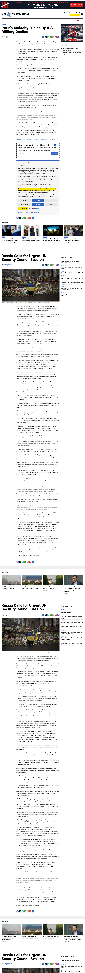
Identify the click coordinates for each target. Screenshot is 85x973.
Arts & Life (36, 20)
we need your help (33, 186)
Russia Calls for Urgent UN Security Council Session (24, 258)
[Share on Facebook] (43, 37)
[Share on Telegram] (48, 37)
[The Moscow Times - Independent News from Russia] (15, 14)
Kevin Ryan (5, 36)
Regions (18, 20)
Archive (50, 20)
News (5, 20)
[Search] (82, 20)
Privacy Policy (29, 155)
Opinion (30, 20)
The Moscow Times (7, 264)
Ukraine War (11, 20)
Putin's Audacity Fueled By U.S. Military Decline (28, 30)
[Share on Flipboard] (56, 37)
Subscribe (54, 153)
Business (24, 20)
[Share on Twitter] (46, 37)
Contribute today (75, 15)
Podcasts (43, 20)
